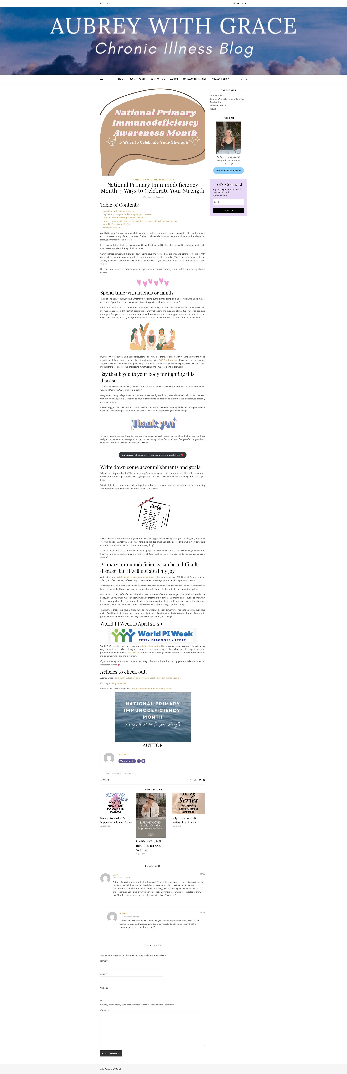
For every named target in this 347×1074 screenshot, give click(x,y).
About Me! (105, 3)
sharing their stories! (150, 646)
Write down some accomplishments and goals (124, 217)
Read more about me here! (228, 170)
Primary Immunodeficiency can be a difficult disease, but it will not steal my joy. (140, 221)
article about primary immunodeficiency (136, 577)
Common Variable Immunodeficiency (152, 180)
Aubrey (122, 754)
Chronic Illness (217, 95)
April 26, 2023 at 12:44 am (129, 916)
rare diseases (128, 773)
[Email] (143, 761)
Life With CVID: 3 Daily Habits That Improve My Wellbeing (150, 846)
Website (104, 987)
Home (121, 78)
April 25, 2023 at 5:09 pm (122, 878)
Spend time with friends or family (118, 211)
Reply (202, 874)
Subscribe (228, 211)
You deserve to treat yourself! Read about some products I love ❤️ (153, 454)
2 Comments (159, 197)
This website (133, 652)
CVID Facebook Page (168, 360)
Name (103, 960)
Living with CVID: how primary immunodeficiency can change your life (148, 677)
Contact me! (158, 78)
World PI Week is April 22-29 (116, 224)
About (174, 78)
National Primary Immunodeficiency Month (152, 688)
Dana (115, 874)
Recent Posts (138, 78)
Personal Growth (218, 105)
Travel (213, 108)
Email (103, 974)
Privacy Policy (220, 78)
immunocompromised (110, 773)
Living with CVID (118, 683)
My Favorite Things (195, 78)
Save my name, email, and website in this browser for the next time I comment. (137, 1004)
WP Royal (117, 1069)
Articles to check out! (112, 227)
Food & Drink (216, 102)
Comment (105, 1010)
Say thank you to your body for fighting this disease (127, 214)
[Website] (139, 761)
